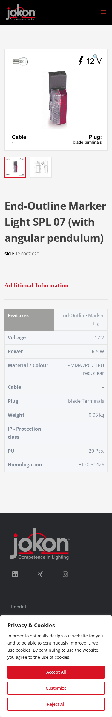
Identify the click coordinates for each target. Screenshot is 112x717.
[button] (103, 12)
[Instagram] (65, 574)
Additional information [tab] (36, 285)
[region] (56, 666)
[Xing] (40, 574)
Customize (56, 688)
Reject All (56, 704)
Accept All (56, 672)
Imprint (18, 606)
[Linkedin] (14, 574)
